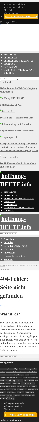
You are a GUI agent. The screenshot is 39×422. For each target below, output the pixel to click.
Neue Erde (13, 389)
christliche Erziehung (25, 369)
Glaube (13, 377)
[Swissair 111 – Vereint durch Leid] (7, 111)
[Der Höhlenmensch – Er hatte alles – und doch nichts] (9, 156)
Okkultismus (20, 389)
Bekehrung (4, 369)
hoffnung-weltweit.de (13, 6)
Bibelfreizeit (9, 9)
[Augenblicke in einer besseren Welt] (16, 124)
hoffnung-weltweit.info (14, 3)
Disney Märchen (9, 375)
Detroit (2, 375)
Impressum (10, 66)
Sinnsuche (10, 392)
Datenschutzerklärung (19, 69)
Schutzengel (31, 389)
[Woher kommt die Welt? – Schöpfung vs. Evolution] (5, 81)
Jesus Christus (29, 380)
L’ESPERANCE (28, 383)
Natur (8, 389)
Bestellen (10, 57)
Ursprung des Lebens (6, 395)
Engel (16, 375)
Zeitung (10, 398)
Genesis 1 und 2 (33, 374)
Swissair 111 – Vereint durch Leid (16, 117)
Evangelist (21, 375)
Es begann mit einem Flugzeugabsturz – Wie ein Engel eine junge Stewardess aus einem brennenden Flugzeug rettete (19, 147)
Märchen (13, 386)
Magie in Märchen (5, 386)
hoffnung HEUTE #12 (11, 104)
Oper (25, 389)
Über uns (9, 63)
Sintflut (14, 392)
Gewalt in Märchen (5, 377)
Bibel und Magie (13, 369)
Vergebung (16, 395)
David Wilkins (33, 372)
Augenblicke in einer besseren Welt (17, 130)
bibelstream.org (11, 13)
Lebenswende (7, 383)
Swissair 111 (20, 392)
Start (2, 265)
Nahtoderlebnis (3, 389)
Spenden (9, 72)
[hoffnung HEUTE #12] (12, 98)
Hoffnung (3, 380)
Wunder (3, 398)
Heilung (35, 377)
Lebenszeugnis (16, 383)
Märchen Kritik (33, 386)
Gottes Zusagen (19, 377)
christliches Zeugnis (23, 372)
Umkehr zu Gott (29, 392)
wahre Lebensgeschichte (28, 395)
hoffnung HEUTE (15, 380)
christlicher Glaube (11, 372)
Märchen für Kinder (22, 386)
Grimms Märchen (28, 377)
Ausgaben (10, 54)
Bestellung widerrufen (21, 16)
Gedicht (27, 375)
